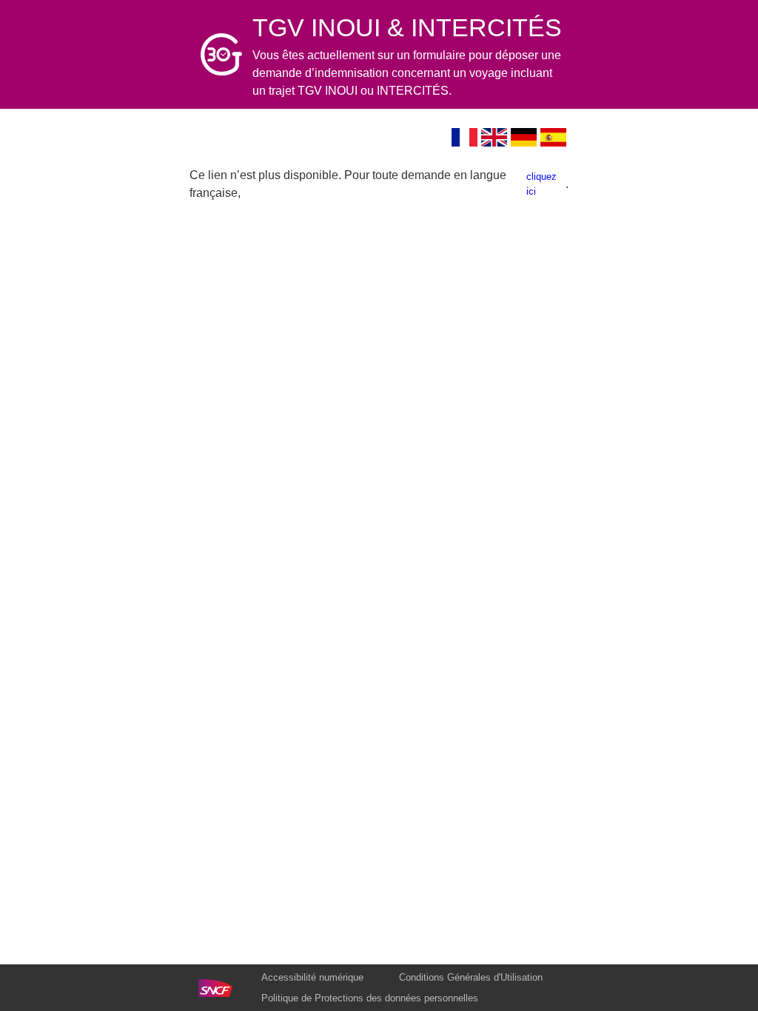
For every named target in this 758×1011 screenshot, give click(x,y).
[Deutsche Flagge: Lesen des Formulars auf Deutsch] (524, 138)
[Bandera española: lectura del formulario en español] (553, 138)
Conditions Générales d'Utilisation (471, 977)
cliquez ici (541, 184)
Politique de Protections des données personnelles (369, 998)
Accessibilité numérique (312, 977)
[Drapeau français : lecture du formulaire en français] (465, 138)
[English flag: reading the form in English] (494, 138)
